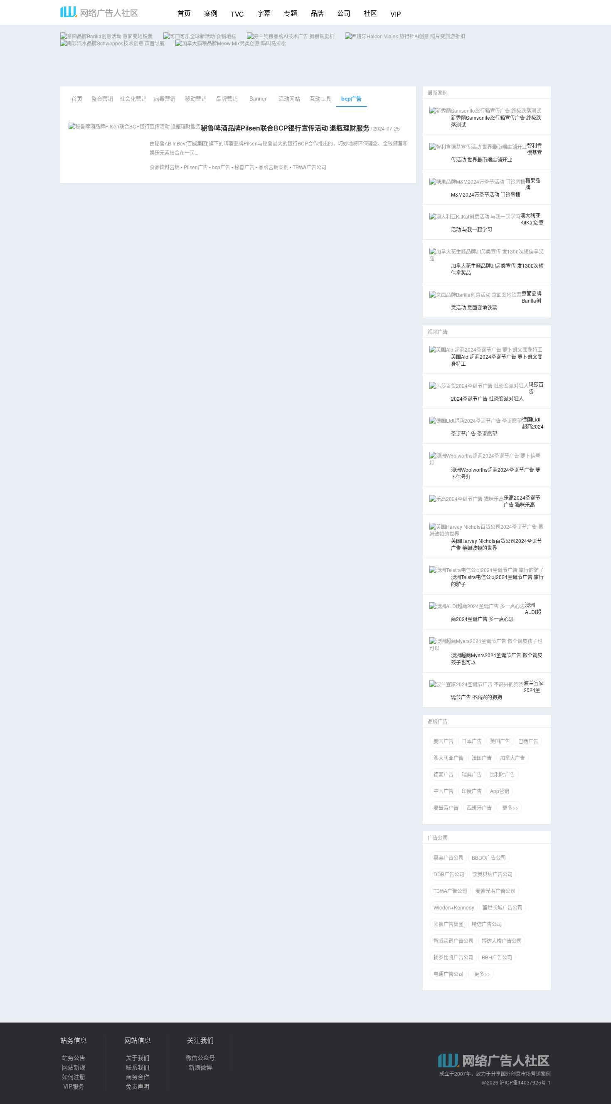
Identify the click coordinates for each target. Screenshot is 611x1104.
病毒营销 (164, 98)
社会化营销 (133, 98)
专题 (290, 13)
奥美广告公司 (448, 857)
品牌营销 (227, 98)
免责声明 (137, 1086)
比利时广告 (502, 774)
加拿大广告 (512, 757)
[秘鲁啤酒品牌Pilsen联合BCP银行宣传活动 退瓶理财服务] (135, 126)
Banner (257, 98)
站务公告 (73, 1057)
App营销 (499, 790)
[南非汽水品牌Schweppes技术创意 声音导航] (112, 43)
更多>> (509, 807)
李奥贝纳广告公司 (492, 873)
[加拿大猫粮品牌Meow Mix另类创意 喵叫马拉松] (230, 43)
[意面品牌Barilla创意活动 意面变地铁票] (106, 35)
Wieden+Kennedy (454, 907)
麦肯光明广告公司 (495, 890)
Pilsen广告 (196, 166)
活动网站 (289, 98)
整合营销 (102, 98)
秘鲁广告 (244, 166)
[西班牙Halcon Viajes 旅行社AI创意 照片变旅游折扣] (405, 35)
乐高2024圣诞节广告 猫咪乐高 (522, 501)
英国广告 (500, 740)
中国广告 (443, 790)
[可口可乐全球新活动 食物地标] (199, 35)
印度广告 (472, 790)
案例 (210, 13)
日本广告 (472, 740)
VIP (395, 14)
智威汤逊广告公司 (453, 940)
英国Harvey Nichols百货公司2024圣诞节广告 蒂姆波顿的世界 (496, 544)
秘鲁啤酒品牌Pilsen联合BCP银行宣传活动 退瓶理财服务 (285, 128)
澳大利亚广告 (448, 757)
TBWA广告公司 (309, 166)
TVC (237, 14)
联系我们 (137, 1067)
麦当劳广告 (446, 807)
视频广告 (438, 331)
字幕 (264, 13)
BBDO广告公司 (489, 857)
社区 (370, 13)
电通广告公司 (448, 973)
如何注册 (73, 1076)
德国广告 (443, 774)
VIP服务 (73, 1086)
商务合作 (137, 1076)
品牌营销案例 (273, 166)
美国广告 (443, 740)
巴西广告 (528, 740)
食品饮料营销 (165, 166)
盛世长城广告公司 (502, 907)
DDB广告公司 (449, 873)
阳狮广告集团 (448, 923)
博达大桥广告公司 (502, 940)
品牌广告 (438, 720)
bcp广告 (351, 98)
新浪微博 (200, 1067)
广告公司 (438, 837)
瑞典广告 (472, 774)
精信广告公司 (487, 923)
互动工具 (320, 98)
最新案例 (438, 92)
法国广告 (482, 757)
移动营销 (196, 98)
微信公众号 (200, 1057)
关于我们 (137, 1057)
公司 (343, 13)
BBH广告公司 (497, 957)
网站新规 (73, 1067)
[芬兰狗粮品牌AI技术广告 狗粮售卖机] (290, 35)
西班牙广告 (479, 807)
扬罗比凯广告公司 (453, 957)
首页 (184, 13)
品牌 (317, 13)
